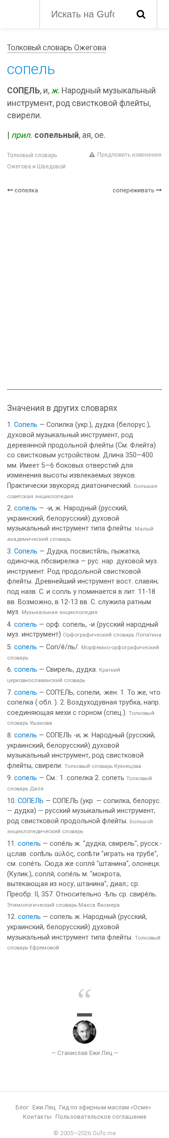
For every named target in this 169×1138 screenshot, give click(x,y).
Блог (22, 1107)
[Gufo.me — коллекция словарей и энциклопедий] (18, 13)
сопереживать (133, 190)
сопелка (26, 190)
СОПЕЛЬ (31, 801)
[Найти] (141, 14)
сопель (25, 508)
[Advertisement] (84, 292)
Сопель (26, 425)
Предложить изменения (129, 155)
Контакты (37, 1116)
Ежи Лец (43, 1107)
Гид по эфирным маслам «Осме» (105, 1107)
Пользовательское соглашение (100, 1116)
